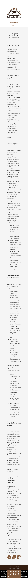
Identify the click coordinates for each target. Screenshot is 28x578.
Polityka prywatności (22, 576)
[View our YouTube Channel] (15, 23)
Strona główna (11, 568)
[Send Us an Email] (11, 23)
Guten (13, 566)
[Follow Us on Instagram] (17, 23)
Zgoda (3, 576)
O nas (18, 568)
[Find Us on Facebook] (13, 23)
